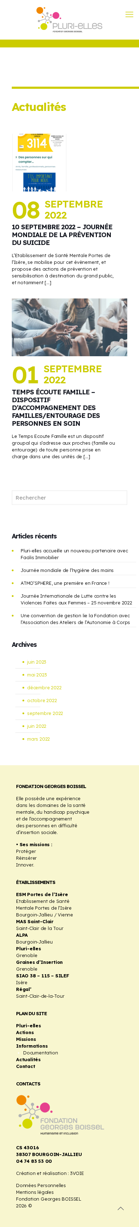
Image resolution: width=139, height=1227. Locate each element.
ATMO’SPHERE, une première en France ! (65, 583)
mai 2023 (37, 675)
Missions (26, 1039)
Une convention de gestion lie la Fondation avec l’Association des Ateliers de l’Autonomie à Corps (75, 619)
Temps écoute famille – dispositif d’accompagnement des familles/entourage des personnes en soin (56, 408)
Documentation (40, 1052)
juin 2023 (36, 662)
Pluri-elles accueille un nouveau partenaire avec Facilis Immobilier (74, 554)
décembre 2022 (44, 687)
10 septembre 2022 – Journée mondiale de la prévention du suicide (62, 235)
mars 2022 (38, 739)
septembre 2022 (45, 713)
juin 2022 (36, 726)
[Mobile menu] (129, 14)
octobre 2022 (42, 700)
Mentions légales (35, 1192)
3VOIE (77, 1173)
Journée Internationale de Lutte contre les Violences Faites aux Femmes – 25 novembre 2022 (76, 599)
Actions (25, 1032)
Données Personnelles (41, 1185)
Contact (25, 1066)
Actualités (28, 1059)
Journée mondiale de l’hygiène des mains (67, 570)
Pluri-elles (28, 1025)
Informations (32, 1046)
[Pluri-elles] (69, 20)
